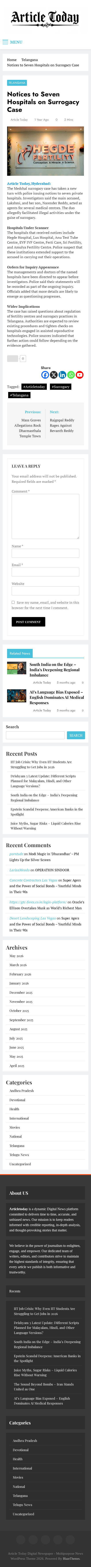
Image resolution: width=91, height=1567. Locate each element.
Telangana (17, 83)
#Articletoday (34, 386)
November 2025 (20, 1001)
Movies (14, 1127)
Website (18, 583)
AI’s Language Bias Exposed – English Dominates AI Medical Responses (57, 697)
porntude (16, 853)
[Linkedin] (62, 375)
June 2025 (16, 1047)
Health (14, 1109)
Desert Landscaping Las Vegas (32, 918)
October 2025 (19, 1010)
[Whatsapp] (71, 375)
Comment (21, 491)
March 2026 (18, 965)
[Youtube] (79, 375)
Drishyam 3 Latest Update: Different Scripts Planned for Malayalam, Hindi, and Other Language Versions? (43, 781)
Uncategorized (20, 1164)
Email (17, 564)
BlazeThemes (71, 1558)
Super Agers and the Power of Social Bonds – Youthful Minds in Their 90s (45, 886)
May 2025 (16, 1056)
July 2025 (16, 1038)
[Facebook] (45, 375)
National (15, 1136)
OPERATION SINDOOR (52, 870)
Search (12, 726)
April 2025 (16, 1065)
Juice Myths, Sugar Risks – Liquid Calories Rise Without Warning (45, 1372)
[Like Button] (12, 358)
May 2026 (16, 956)
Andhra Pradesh (21, 1090)
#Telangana (19, 395)
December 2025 (20, 992)
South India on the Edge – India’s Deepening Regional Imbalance (55, 669)
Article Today (19, 119)
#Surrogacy (60, 386)
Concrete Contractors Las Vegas (33, 880)
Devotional (17, 1100)
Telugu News (19, 1154)
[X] (54, 375)
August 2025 (18, 1029)
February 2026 (20, 974)
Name (17, 546)
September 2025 (21, 1020)
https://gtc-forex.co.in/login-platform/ (38, 902)
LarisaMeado (19, 870)
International (19, 1118)
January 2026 (19, 983)
